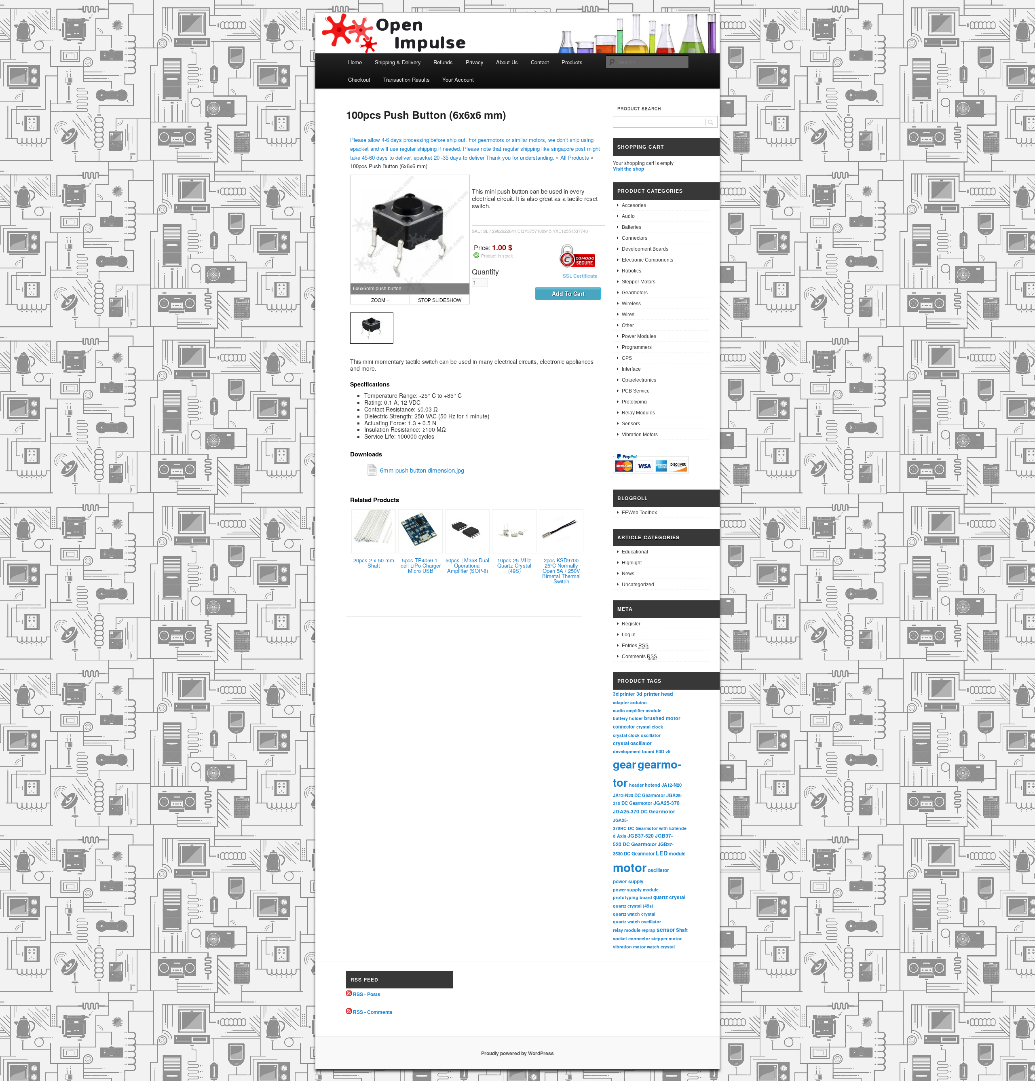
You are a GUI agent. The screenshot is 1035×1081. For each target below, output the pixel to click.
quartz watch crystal (634, 914)
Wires (628, 314)
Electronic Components (647, 260)
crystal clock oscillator (637, 735)
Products (572, 62)
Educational (635, 552)
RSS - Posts (366, 994)
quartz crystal (669, 897)
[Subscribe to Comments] (349, 1012)
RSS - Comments (373, 1012)
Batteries (631, 227)
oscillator (658, 870)
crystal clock (649, 727)
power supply (628, 881)
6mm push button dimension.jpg (422, 470)
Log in (629, 635)
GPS (627, 358)
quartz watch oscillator (637, 921)
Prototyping (634, 402)
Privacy (475, 62)
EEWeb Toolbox (639, 512)
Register (631, 624)
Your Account (458, 79)
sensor (666, 929)
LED (661, 853)
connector (624, 726)
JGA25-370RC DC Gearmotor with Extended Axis (649, 828)
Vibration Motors (640, 434)
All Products (574, 157)
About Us (507, 62)
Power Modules (639, 336)
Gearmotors (635, 293)
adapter (621, 702)
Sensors (631, 423)
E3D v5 (663, 751)
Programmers (637, 347)
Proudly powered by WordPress (517, 1053)
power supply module (636, 890)
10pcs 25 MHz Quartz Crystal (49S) (514, 565)
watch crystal (661, 947)
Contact (540, 62)
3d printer (624, 693)
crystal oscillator (632, 743)
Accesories (634, 205)
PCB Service (636, 391)
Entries (635, 645)
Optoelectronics (639, 380)
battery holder (628, 718)
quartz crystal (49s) (633, 906)
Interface (631, 369)
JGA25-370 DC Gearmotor (644, 811)
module (677, 853)
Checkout (359, 79)
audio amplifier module (637, 710)
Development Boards (645, 249)
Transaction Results (406, 79)
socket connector (631, 938)
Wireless (631, 303)
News (628, 573)
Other (628, 325)
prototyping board (632, 897)
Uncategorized (638, 584)
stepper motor (666, 938)
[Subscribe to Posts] (349, 994)
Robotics (631, 271)
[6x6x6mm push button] (371, 328)
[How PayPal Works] (651, 474)
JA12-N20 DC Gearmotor (639, 795)
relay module (626, 930)
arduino (638, 702)
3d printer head (654, 693)
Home (355, 62)
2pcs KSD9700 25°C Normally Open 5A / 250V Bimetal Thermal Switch (561, 570)
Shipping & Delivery (398, 62)
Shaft (682, 930)
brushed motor (662, 718)
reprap (648, 930)
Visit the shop (628, 168)
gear (624, 764)
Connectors (634, 238)
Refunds (443, 62)
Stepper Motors (638, 282)
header (636, 785)
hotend (652, 784)
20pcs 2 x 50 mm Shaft (373, 562)
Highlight (632, 563)
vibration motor (629, 947)
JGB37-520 (640, 835)
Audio (628, 216)
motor (629, 867)
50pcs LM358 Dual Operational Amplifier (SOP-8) (467, 565)
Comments (639, 656)
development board (634, 751)
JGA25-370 (666, 803)
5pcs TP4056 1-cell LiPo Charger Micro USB (421, 565)
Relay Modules (638, 413)
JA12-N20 (671, 784)
